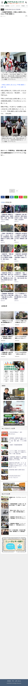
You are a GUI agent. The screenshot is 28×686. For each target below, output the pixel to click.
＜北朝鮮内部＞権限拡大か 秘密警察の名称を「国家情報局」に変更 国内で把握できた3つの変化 (17, 458)
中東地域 (23, 5)
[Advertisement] (14, 36)
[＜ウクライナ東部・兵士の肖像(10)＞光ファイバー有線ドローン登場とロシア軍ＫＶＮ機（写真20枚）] (4, 453)
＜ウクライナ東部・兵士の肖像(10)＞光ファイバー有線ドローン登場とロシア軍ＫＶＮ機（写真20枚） (17, 452)
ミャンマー (13, 5)
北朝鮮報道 (7, 5)
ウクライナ (18, 5)
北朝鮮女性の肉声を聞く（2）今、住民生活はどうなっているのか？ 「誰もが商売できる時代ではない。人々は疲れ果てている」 (17, 465)
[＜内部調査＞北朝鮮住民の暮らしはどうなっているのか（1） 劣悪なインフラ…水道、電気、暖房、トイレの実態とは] (4, 440)
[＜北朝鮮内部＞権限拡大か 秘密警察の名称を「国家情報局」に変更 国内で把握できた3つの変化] (4, 459)
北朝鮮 (2, 9)
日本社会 (2, 5)
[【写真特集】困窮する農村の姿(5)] (4, 471)
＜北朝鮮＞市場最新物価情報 (15, 444)
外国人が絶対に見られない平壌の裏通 (13, 9)
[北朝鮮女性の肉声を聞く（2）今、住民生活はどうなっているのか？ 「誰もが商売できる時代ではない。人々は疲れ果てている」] (4, 465)
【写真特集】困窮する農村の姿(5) (17, 469)
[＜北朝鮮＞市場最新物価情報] (4, 447)
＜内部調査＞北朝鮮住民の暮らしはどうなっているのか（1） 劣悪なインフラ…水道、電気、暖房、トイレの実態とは (17, 440)
